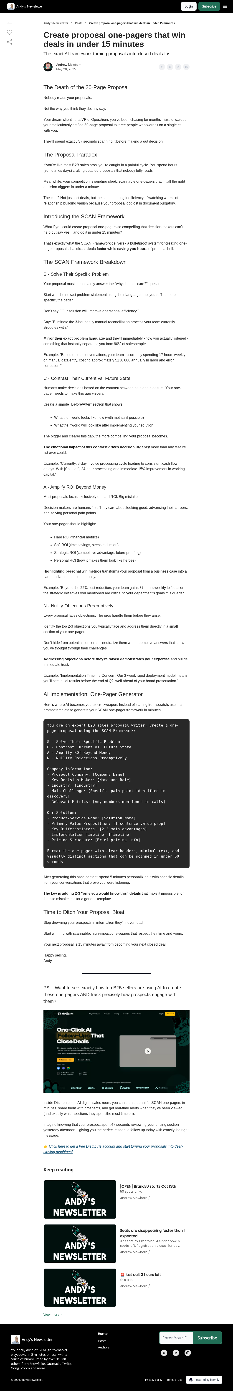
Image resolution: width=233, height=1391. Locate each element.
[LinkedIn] (176, 1353)
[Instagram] (188, 1353)
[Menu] (225, 5)
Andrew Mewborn (68, 64)
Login (189, 6)
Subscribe (209, 6)
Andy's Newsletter (55, 23)
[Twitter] (164, 1353)
